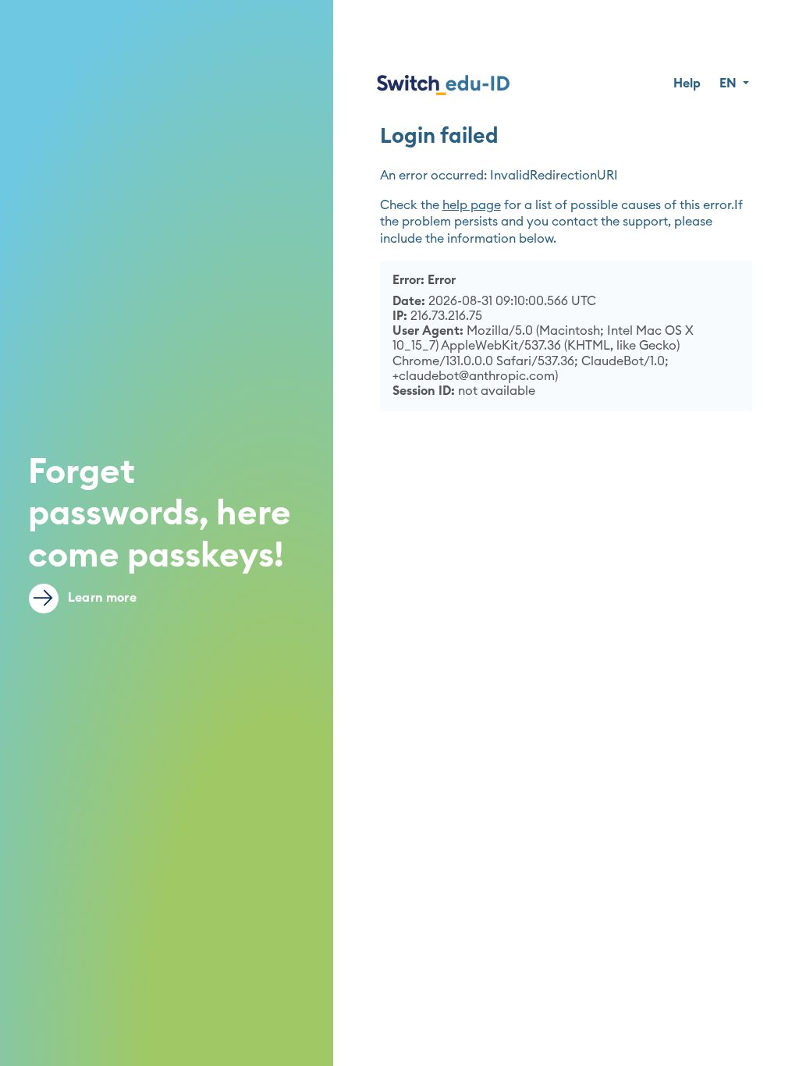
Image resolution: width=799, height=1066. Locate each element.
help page (471, 205)
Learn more (101, 598)
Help (687, 83)
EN (729, 83)
